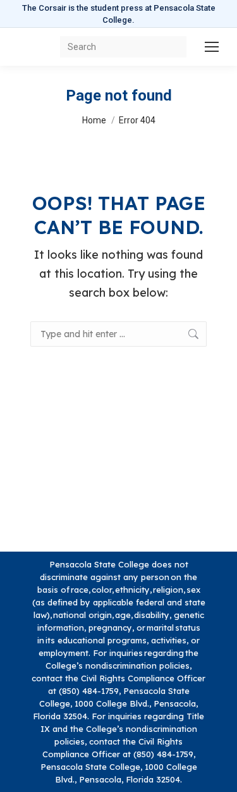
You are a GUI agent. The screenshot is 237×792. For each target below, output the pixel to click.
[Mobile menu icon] (211, 46)
